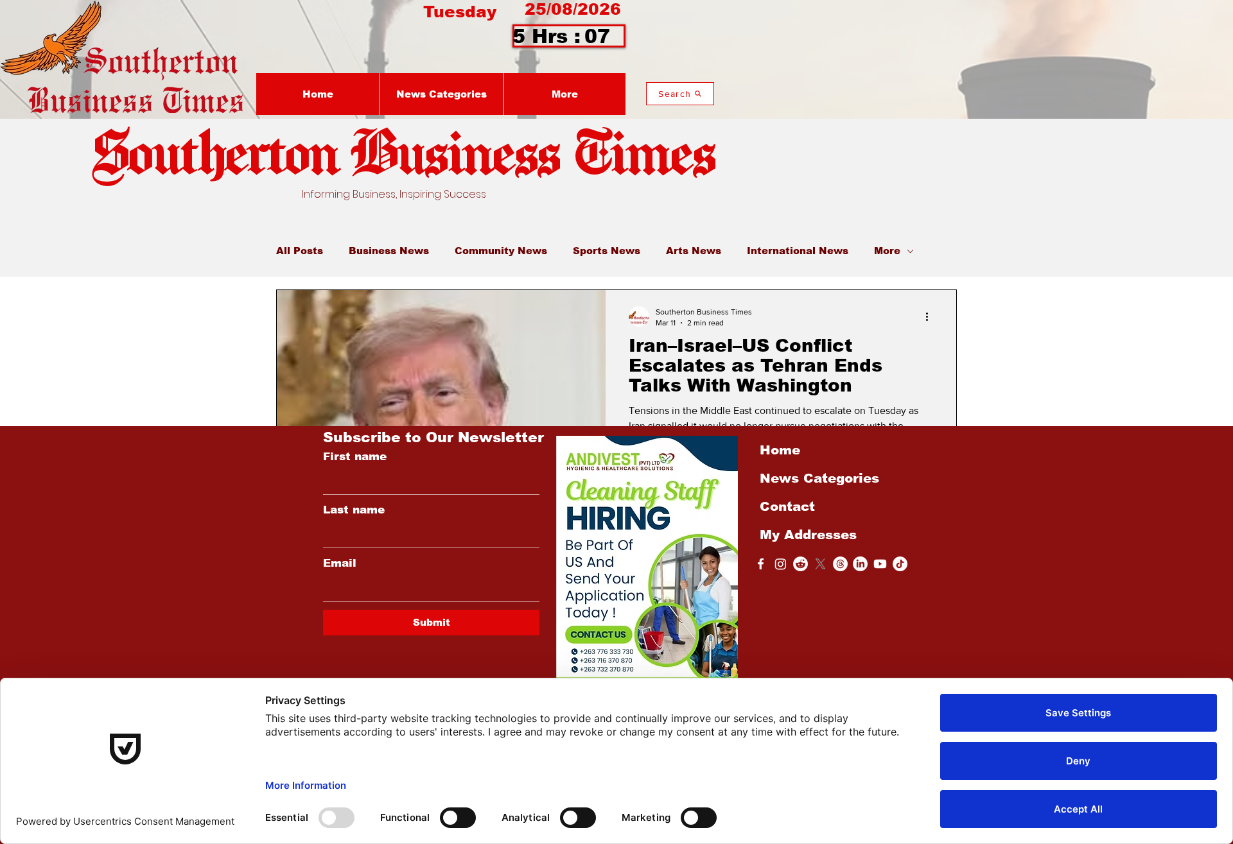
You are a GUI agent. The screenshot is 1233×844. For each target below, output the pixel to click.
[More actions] (931, 316)
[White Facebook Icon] (760, 563)
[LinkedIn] (860, 563)
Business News (389, 250)
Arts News (693, 250)
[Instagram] (780, 563)
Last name (354, 510)
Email (339, 563)
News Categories (819, 478)
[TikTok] (900, 563)
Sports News (606, 250)
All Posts (299, 250)
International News (797, 250)
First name (355, 457)
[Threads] (840, 563)
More (887, 250)
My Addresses (808, 535)
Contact (787, 506)
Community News (501, 250)
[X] (820, 563)
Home (780, 450)
